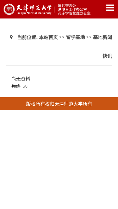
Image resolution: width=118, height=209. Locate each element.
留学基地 (75, 37)
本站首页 (48, 37)
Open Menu (110, 7)
